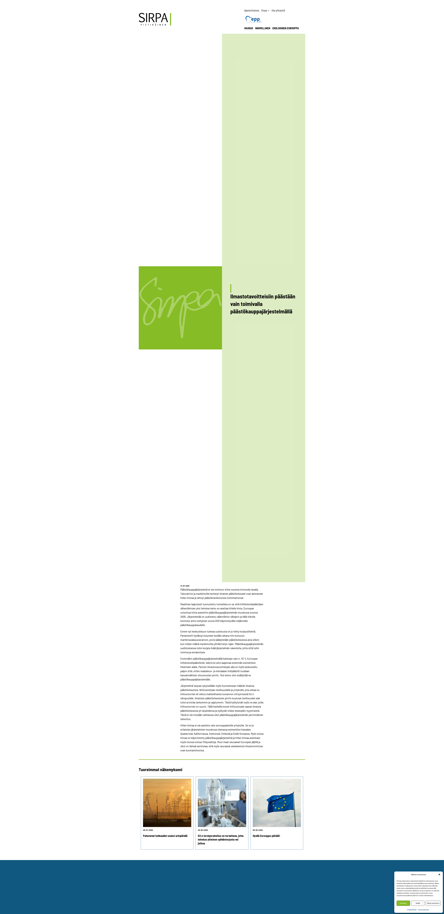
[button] (439, 874)
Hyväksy (403, 903)
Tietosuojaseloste (423, 909)
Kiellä (418, 903)
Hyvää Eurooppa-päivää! (266, 835)
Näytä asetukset (433, 903)
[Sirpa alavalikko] (268, 10)
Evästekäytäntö (412, 909)
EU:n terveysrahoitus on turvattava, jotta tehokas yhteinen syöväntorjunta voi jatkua (221, 839)
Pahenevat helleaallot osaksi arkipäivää (165, 835)
